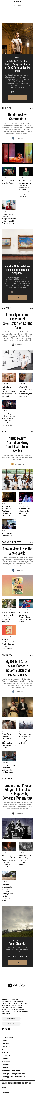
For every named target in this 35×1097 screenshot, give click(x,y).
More (31, 108)
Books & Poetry (8, 1037)
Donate (11, 1024)
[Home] (17, 1)
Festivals (5, 1043)
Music (4, 1049)
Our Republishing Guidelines (13, 1074)
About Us (5, 1065)
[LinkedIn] (9, 1029)
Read (17, 98)
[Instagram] (6, 1029)
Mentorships (7, 1080)
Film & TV (6, 1046)
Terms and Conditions (11, 1071)
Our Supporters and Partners (13, 1077)
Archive (5, 1068)
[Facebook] (3, 1029)
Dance (4, 1040)
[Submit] (31, 1092)
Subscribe (11, 1019)
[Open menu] (33, 6)
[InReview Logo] (18, 5)
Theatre (5, 1052)
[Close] (32, 1083)
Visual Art (6, 1055)
